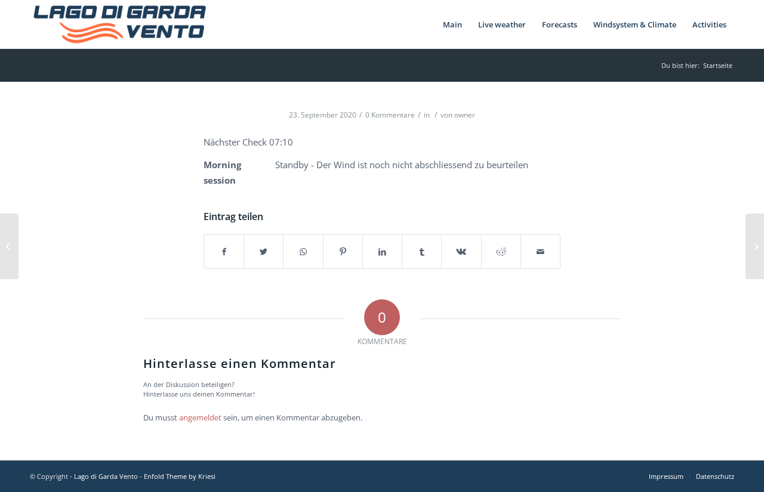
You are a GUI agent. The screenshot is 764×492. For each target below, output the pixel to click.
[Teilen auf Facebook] (224, 251)
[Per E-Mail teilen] (540, 251)
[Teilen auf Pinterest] (343, 251)
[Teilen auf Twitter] (263, 251)
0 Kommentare (390, 115)
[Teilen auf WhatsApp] (303, 251)
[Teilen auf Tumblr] (421, 251)
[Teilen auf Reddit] (501, 251)
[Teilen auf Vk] (461, 251)
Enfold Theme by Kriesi (179, 476)
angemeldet (200, 417)
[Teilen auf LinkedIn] (382, 251)
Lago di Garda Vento (106, 476)
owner (464, 115)
